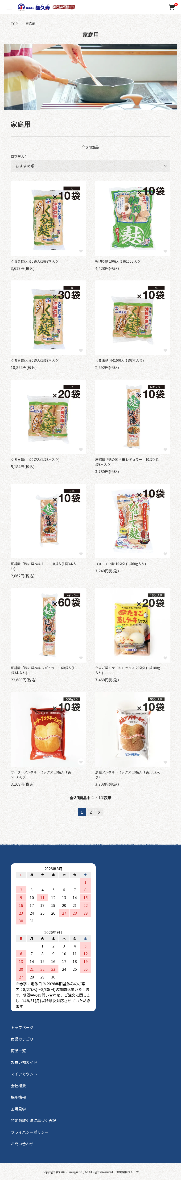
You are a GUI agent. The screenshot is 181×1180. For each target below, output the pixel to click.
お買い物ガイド (24, 1062)
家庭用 (30, 23)
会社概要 (18, 1085)
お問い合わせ (22, 1143)
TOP (14, 23)
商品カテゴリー (24, 1039)
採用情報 (18, 1097)
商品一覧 (18, 1050)
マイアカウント (24, 1074)
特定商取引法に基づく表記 (33, 1120)
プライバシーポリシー (30, 1132)
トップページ (22, 1027)
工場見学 (18, 1109)
